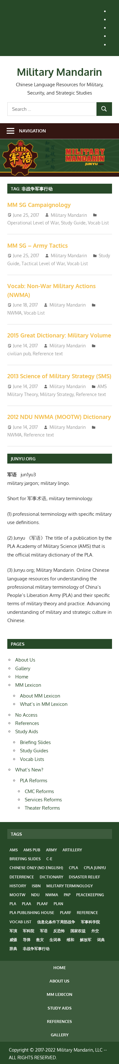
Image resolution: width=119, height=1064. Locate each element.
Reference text (48, 353)
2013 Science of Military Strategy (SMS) (59, 375)
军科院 (28, 930)
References (27, 723)
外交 (95, 930)
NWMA (14, 313)
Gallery (22, 668)
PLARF (65, 912)
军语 (44, 930)
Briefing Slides (35, 742)
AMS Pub (31, 850)
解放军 (85, 939)
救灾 (40, 939)
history (18, 885)
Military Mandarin (59, 71)
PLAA (26, 903)
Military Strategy (57, 394)
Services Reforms (43, 800)
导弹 (26, 939)
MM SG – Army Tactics (37, 245)
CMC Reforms (39, 791)
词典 (101, 939)
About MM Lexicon (40, 696)
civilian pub (18, 353)
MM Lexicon (28, 685)
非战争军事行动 (36, 948)
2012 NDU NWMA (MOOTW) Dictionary (59, 416)
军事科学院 (90, 921)
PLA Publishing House (32, 912)
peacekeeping (90, 894)
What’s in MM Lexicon (44, 704)
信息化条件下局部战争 (56, 921)
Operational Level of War (33, 222)
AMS (14, 850)
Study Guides (34, 751)
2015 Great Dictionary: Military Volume (59, 335)
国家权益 (78, 930)
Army (51, 850)
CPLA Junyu (95, 867)
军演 (13, 930)
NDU (35, 894)
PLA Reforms (33, 780)
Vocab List (98, 222)
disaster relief (84, 877)
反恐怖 (59, 930)
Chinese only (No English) (36, 867)
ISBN (36, 885)
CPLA (73, 867)
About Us (25, 660)
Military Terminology (69, 885)
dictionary (51, 877)
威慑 (13, 939)
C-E (49, 858)
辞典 (13, 948)
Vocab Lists (32, 759)
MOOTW (17, 894)
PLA (13, 903)
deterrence (22, 877)
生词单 (55, 939)
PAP (67, 894)
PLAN (58, 903)
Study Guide (73, 222)
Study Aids (26, 731)
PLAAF (42, 903)
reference (87, 912)
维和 (70, 939)
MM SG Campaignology (39, 204)
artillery (72, 850)
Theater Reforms (42, 808)
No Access (26, 715)
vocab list (20, 921)
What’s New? (29, 770)
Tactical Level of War (43, 263)
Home (21, 677)
